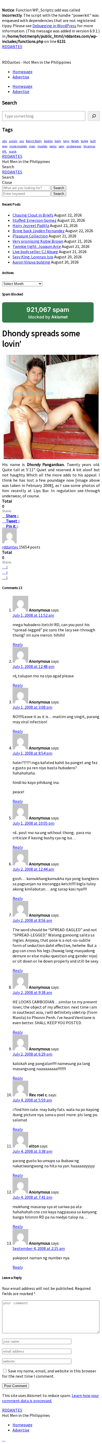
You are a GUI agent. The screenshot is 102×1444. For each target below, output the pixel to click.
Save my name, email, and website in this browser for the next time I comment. (49, 1373)
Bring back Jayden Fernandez (39, 230)
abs (4, 141)
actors (13, 141)
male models (18, 146)
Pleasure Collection (30, 235)
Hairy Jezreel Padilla (31, 225)
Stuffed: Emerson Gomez (34, 220)
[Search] (94, 116)
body (58, 141)
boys (66, 141)
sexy (61, 146)
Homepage (22, 71)
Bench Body (34, 141)
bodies (48, 141)
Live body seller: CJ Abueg (35, 251)
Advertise (21, 76)
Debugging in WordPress (54, 25)
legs (4, 146)
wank (12, 151)
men (32, 146)
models (42, 146)
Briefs (75, 141)
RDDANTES (12, 46)
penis (52, 146)
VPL (4, 151)
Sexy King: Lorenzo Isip (33, 256)
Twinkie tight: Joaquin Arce (37, 246)
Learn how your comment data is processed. (50, 1398)
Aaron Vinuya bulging (31, 262)
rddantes (10, 547)
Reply (18, 644)
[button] (8, 166)
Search (58, 188)
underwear (73, 146)
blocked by (47, 312)
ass (21, 141)
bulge (84, 141)
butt (93, 141)
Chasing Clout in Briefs (33, 215)
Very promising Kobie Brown (38, 241)
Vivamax (89, 146)
